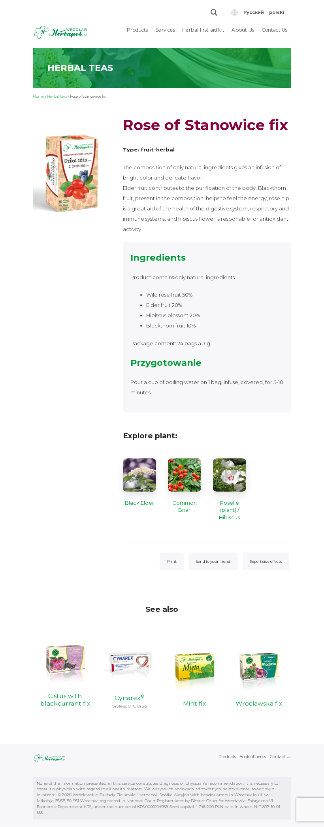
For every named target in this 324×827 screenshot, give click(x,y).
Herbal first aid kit (203, 30)
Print (172, 561)
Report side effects (266, 561)
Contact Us (275, 30)
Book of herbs (252, 756)
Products (137, 30)
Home (38, 96)
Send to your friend (213, 561)
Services (165, 30)
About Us (243, 30)
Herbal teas (57, 96)
